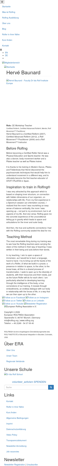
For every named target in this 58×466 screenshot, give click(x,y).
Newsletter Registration (14, 464)
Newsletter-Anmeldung (16, 445)
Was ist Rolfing (8, 12)
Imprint (9, 423)
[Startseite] (9, 66)
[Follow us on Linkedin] (33, 300)
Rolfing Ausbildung (10, 17)
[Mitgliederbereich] (11, 62)
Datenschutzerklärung (16, 429)
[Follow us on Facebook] (13, 297)
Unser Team (11, 355)
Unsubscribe (32, 464)
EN (6, 52)
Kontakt (5, 45)
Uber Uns (10, 350)
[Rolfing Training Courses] (29, 374)
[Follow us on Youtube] (13, 303)
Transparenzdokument (16, 440)
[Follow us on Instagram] (37, 297)
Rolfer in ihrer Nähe (11, 34)
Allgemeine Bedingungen (17, 418)
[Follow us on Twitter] (12, 300)
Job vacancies (12, 451)
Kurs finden (7, 40)
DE (6, 55)
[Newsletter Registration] (35, 303)
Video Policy (11, 434)
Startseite (6, 6)
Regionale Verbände (15, 361)
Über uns (6, 23)
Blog (4, 28)
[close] (2, 2)
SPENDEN (29, 381)
